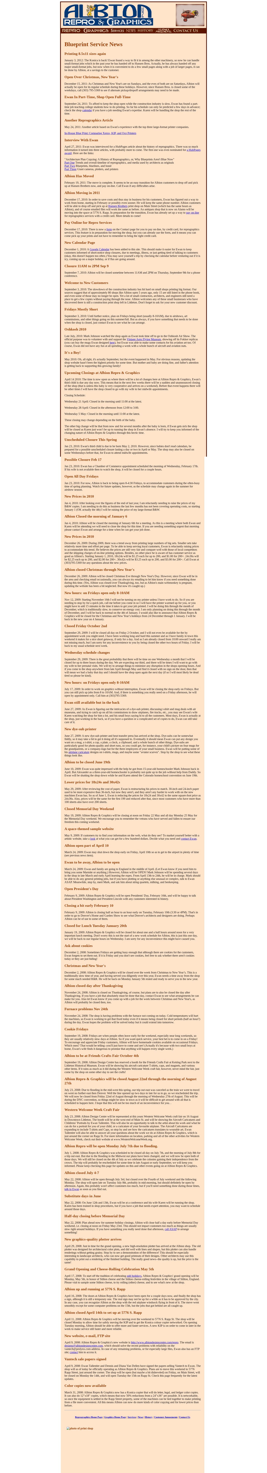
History (149, 1417)
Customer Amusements (165, 1417)
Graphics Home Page (115, 1417)
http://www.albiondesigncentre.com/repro (154, 1342)
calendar (87, 110)
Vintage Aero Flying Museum (144, 339)
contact (74, 1352)
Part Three (70, 169)
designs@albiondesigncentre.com (83, 1345)
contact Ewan (189, 838)
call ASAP (171, 1229)
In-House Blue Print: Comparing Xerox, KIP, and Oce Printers (100, 133)
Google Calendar (99, 249)
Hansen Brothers (118, 206)
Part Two (69, 165)
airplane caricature (78, 752)
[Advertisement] (173, 1446)
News (140, 1417)
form (109, 229)
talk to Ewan (71, 1189)
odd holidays (134, 1275)
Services (132, 1417)
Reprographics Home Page (89, 1417)
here (112, 342)
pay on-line (192, 212)
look (92, 838)
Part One (69, 162)
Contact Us (184, 1417)
